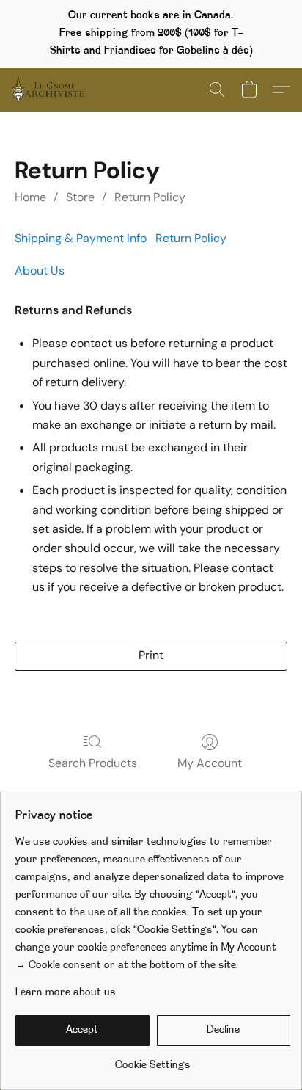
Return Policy (149, 197)
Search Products (92, 763)
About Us (40, 270)
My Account (209, 763)
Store (80, 197)
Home (30, 197)
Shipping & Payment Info (81, 238)
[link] (152, 1060)
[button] (50, 90)
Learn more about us (65, 992)
